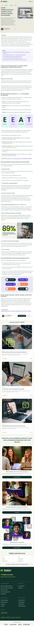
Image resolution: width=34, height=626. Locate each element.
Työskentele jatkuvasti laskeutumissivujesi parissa (12, 58)
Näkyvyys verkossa (4, 589)
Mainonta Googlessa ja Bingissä (6, 586)
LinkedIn (28, 315)
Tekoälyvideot (3, 593)
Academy (6, 5)
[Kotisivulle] (2, 5)
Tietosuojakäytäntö (22, 606)
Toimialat (2, 606)
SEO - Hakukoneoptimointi (5, 591)
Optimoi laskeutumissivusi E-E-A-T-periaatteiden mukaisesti (14, 54)
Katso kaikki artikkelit (21, 315)
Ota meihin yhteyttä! (24, 564)
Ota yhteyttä (3, 604)
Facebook (17, 617)
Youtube (12, 617)
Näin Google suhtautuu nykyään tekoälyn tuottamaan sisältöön (15, 59)
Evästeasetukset (21, 602)
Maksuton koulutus (4, 602)
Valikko (30, 1)
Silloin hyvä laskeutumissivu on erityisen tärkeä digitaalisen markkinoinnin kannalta (16, 53)
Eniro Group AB (21, 600)
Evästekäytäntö (21, 604)
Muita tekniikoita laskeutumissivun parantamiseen (12, 56)
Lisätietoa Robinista (17, 547)
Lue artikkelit (17, 512)
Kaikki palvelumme (17, 477)
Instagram (2, 617)
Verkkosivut (11, 5)
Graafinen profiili (21, 586)
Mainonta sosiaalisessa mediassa (7, 588)
